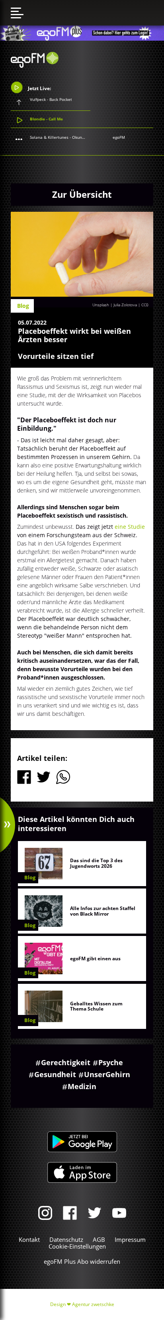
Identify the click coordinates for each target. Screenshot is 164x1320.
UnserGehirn (107, 1074)
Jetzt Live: (39, 88)
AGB (99, 1239)
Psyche (110, 1062)
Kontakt (29, 1239)
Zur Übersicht (82, 194)
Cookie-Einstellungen (77, 1246)
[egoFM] (35, 65)
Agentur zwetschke (93, 1304)
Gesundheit (55, 1074)
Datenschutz (66, 1239)
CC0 (144, 304)
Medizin (82, 1086)
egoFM (119, 137)
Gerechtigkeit (65, 1062)
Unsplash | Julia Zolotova (114, 304)
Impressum (130, 1239)
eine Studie (130, 526)
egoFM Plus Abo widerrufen (82, 1261)
